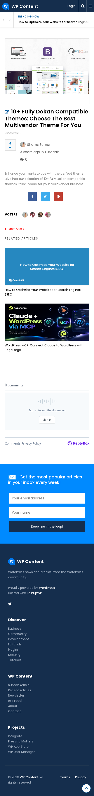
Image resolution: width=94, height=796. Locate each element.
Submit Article (19, 685)
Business (14, 628)
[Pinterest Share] (58, 196)
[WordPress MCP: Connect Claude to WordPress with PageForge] (47, 322)
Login (71, 6)
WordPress (47, 588)
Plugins (13, 649)
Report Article (15, 229)
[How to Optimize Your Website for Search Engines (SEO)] (47, 266)
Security (14, 655)
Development (18, 639)
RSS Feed (15, 701)
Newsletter (16, 695)
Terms (65, 777)
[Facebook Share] (32, 196)
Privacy (80, 777)
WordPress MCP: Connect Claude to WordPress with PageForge (44, 347)
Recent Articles (19, 690)
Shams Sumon (39, 144)
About (12, 706)
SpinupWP (34, 593)
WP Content (29, 777)
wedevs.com (13, 132)
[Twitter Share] (45, 196)
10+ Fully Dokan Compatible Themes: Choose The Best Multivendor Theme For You (46, 118)
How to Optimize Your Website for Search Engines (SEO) (56, 22)
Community (17, 634)
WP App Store (18, 746)
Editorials (14, 644)
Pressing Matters (20, 741)
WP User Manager (21, 752)
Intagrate (15, 736)
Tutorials (52, 152)
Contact (14, 711)
